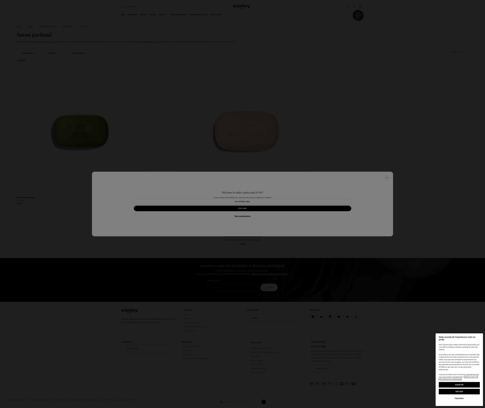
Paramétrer (459, 398)
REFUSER (459, 391)
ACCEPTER (459, 385)
